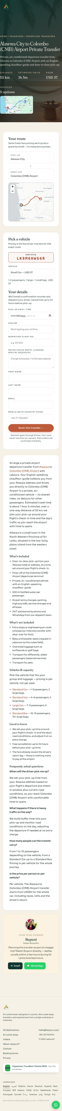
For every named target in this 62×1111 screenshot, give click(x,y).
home (3, 36)
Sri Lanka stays (10, 1034)
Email (11, 399)
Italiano (20, 1090)
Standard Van (20, 697)
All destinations (11, 1030)
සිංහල (25, 1094)
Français (7, 1090)
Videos (6, 1039)
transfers (16, 36)
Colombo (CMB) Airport (24, 471)
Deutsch (39, 1086)
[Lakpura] (6, 6)
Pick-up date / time (19, 309)
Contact (7, 1048)
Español (47, 1086)
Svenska (33, 1094)
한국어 (36, 1090)
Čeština (21, 1086)
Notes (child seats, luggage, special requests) (26, 351)
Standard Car (19, 689)
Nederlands (45, 1090)
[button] (12, 186)
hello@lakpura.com (49, 1030)
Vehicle (13, 266)
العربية (14, 1086)
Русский (17, 1094)
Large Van (18, 705)
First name (15, 372)
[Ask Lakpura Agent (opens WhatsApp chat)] (56, 1105)
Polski (55, 1090)
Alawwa (44, 466)
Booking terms (10, 1053)
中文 (54, 1094)
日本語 (29, 1090)
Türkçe (47, 1094)
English (6, 1086)
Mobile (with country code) (25, 412)
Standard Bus (19, 713)
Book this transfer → (31, 427)
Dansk (30, 1086)
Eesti (55, 1086)
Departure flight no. (21, 337)
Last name (14, 385)
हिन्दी (14, 1090)
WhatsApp (35, 965)
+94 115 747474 (46, 1034)
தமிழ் (41, 1094)
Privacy (7, 1058)
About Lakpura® (11, 1044)
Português (8, 1094)
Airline (12, 323)
